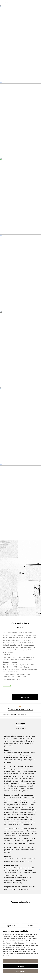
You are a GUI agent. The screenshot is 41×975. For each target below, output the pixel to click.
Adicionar (25, 697)
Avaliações (20, 728)
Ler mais (12, 926)
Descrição (20, 724)
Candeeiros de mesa (15, 714)
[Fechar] (39, 929)
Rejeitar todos (20, 971)
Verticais (23, 714)
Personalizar (20, 966)
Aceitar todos (20, 961)
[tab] (20, 724)
